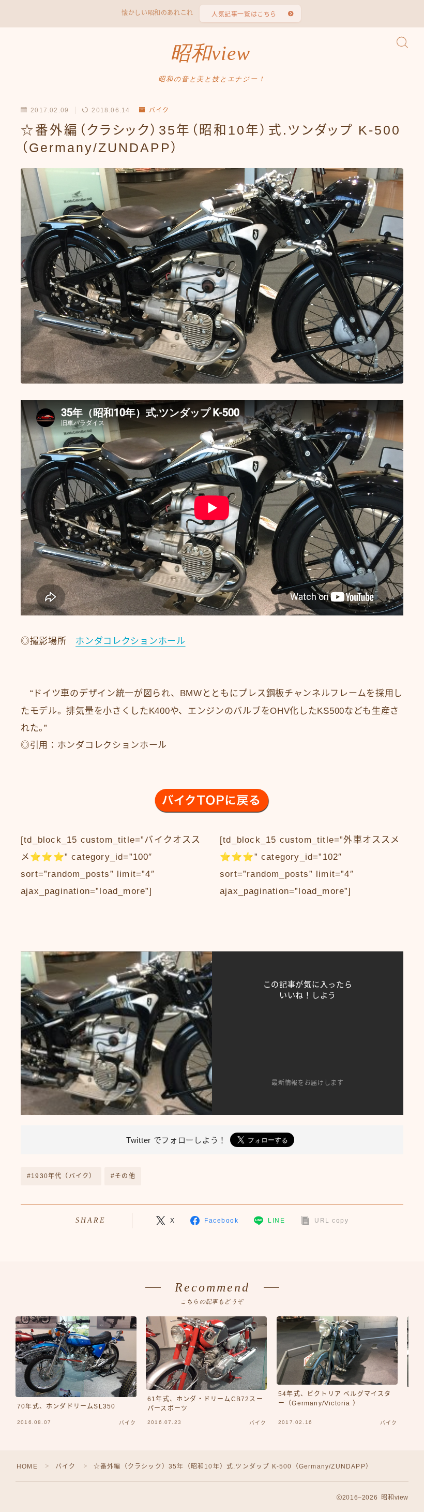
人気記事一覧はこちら (244, 14)
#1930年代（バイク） (61, 1176)
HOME (27, 1466)
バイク (159, 110)
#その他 (123, 1176)
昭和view (210, 53)
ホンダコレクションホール (130, 641)
